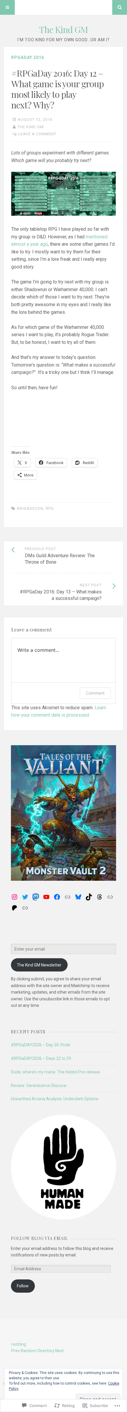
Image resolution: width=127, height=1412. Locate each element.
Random (29, 1350)
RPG (50, 508)
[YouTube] (46, 896)
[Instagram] (14, 896)
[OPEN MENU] (7, 7)
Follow (23, 1286)
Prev (15, 1350)
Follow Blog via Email (39, 1238)
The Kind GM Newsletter (39, 965)
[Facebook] (57, 896)
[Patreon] (14, 907)
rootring (18, 1344)
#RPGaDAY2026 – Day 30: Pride (40, 1044)
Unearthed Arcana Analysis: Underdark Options (54, 1098)
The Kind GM (63, 29)
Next (59, 1350)
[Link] (67, 896)
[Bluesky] (78, 896)
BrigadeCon (30, 508)
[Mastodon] (35, 896)
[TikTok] (88, 896)
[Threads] (99, 896)
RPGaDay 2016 (27, 57)
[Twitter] (25, 896)
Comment (95, 692)
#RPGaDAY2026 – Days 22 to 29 (41, 1058)
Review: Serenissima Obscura (38, 1085)
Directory (46, 1350)
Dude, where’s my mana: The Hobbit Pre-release (55, 1072)
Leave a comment (37, 134)
